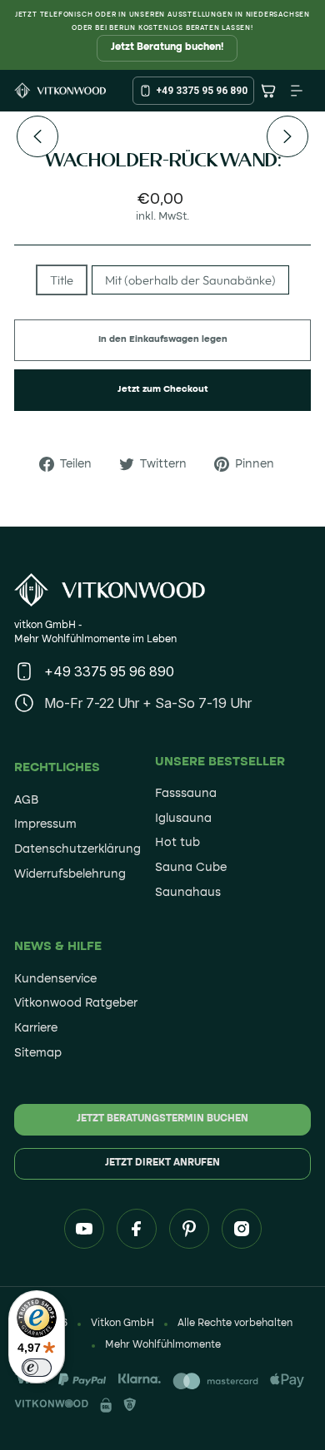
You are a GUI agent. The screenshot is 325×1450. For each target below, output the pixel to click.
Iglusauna (183, 818)
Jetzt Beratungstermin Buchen (162, 1119)
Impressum (45, 824)
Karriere (36, 1028)
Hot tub (177, 843)
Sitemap (38, 1053)
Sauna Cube (191, 867)
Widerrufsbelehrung (70, 874)
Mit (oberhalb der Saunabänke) (190, 280)
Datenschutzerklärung (77, 849)
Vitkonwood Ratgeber (76, 1003)
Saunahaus (188, 892)
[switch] (37, 1367)
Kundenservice (55, 979)
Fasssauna (186, 793)
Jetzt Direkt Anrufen (162, 1163)
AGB (26, 800)
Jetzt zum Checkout (163, 389)
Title (61, 280)
